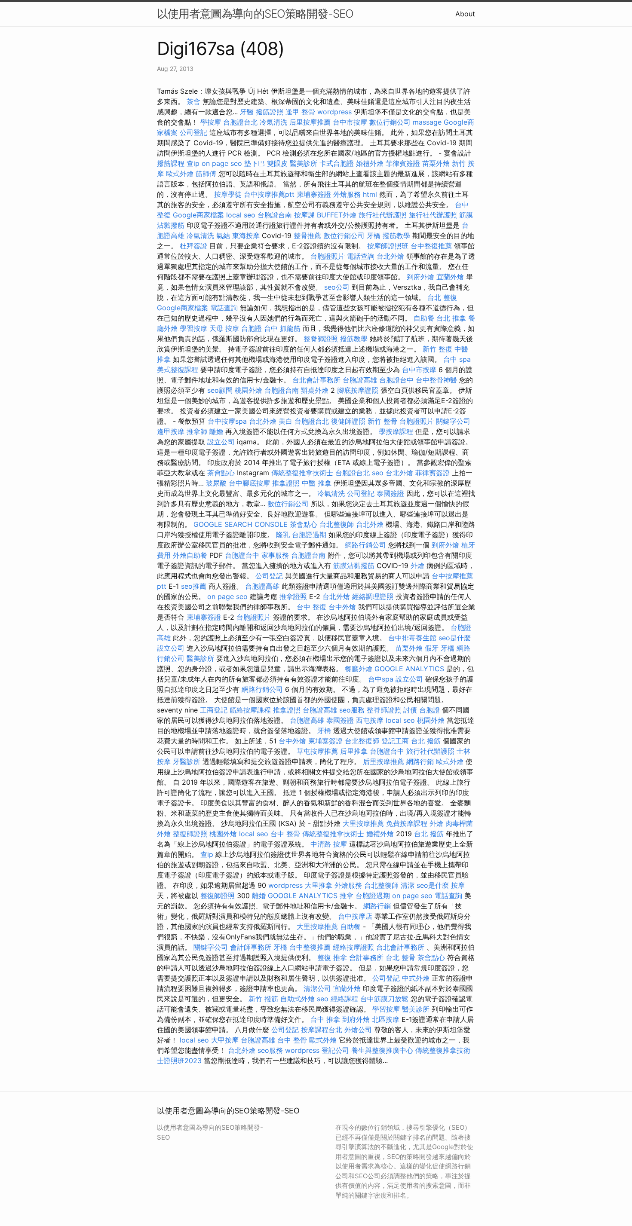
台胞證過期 (309, 534)
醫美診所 (303, 163)
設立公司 (221, 441)
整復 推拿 (332, 957)
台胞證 (251, 328)
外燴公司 (358, 1029)
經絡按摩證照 (353, 947)
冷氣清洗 (273, 122)
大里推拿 (318, 885)
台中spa (380, 679)
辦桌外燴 (314, 390)
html (370, 194)
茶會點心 (221, 472)
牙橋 (373, 235)
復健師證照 (348, 421)
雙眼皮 (277, 163)
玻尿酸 (216, 483)
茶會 (193, 101)
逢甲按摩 (170, 431)
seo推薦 (193, 586)
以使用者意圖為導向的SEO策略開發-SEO (255, 13)
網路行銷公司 (365, 545)
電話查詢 (360, 256)
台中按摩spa (227, 421)
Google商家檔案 (198, 215)
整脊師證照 (321, 338)
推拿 (346, 895)
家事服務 (275, 555)
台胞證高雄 (360, 380)
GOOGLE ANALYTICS (409, 668)
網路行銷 (420, 761)
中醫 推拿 (316, 483)
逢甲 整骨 (300, 111)
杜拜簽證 (193, 246)
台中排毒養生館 (412, 637)
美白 (285, 421)
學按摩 (210, 122)
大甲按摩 (225, 1040)
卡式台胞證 (336, 163)
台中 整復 (311, 606)
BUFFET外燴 (336, 215)
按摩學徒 (228, 194)
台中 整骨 (285, 833)
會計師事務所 (250, 947)
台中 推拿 (325, 1019)
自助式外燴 (297, 998)
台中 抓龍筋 (282, 328)
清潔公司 (317, 988)
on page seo (222, 163)
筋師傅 (206, 173)
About (465, 13)
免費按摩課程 (406, 823)
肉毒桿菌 (459, 823)
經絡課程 (344, 998)
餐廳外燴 (358, 668)
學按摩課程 (396, 431)
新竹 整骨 (382, 421)
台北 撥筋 (426, 741)
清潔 (407, 885)
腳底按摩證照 (357, 390)
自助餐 (424, 318)
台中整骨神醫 (436, 380)
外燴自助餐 (190, 555)
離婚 (216, 431)
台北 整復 (442, 297)
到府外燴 (420, 276)
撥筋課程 (170, 163)
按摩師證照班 (387, 246)
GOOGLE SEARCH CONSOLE (240, 524)
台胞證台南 (275, 215)
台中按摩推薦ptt (269, 194)
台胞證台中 (396, 380)
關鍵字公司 (453, 421)
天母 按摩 (224, 328)
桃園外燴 (248, 390)
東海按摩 (246, 235)
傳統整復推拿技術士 (302, 472)
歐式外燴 (179, 173)
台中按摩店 (355, 916)
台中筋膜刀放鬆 (384, 998)
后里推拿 (354, 751)
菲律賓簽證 (403, 163)
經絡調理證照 (372, 596)
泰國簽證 (390, 493)
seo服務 (352, 710)
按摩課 (304, 215)
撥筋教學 (396, 235)
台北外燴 (390, 256)
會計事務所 (366, 957)
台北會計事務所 (316, 380)
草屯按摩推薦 (317, 751)
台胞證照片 (327, 256)
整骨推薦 (307, 235)
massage (427, 122)
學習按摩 (193, 328)
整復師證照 (190, 833)
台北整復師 (336, 524)
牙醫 (247, 111)
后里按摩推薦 (310, 122)
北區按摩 (385, 1019)
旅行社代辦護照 (383, 215)
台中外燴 (342, 606)
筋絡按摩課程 (250, 710)
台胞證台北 (240, 122)
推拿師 (197, 431)
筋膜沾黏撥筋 (353, 565)
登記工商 (395, 741)
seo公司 (337, 287)
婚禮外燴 (369, 163)
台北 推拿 (451, 318)
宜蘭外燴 (450, 276)
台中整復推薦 (431, 246)
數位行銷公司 (390, 122)
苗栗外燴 (436, 163)
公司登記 (193, 132)
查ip (193, 163)
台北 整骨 (400, 957)
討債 (410, 710)
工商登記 (213, 710)
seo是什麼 (455, 637)
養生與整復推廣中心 (382, 1050)
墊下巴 (254, 163)
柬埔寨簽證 (314, 194)
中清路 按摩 (328, 844)
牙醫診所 (186, 761)
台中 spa (457, 359)
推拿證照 (286, 483)
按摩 (458, 885)
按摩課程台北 (321, 1029)
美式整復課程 (177, 369)
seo (377, 472)
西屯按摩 (369, 720)
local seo (240, 215)
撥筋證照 (269, 111)
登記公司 (335, 1050)
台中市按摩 (350, 122)
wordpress (334, 111)
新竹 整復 (437, 349)
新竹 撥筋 (263, 998)
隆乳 (283, 534)
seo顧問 (220, 390)
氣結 (223, 235)
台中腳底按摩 (249, 483)
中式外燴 (416, 978)
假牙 (432, 648)
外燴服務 (347, 194)
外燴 (417, 565)
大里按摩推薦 (363, 823)
